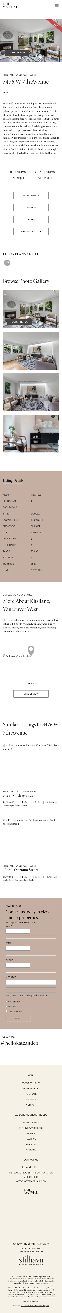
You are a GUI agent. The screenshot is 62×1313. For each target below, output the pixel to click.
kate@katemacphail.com (21, 922)
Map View (31, 683)
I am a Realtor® (15, 1011)
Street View (31, 694)
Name (9, 926)
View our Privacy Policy (31, 1301)
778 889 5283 (31, 1177)
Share (31, 219)
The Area (31, 207)
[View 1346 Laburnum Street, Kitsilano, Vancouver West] (31, 837)
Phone (9, 960)
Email (9, 943)
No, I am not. (14, 1002)
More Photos (17, 52)
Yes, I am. (12, 1006)
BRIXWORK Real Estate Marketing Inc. (35, 1306)
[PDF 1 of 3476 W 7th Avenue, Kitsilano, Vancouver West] (7, 266)
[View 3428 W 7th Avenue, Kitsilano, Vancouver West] (31, 763)
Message (11, 977)
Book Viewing (31, 195)
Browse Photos (31, 231)
